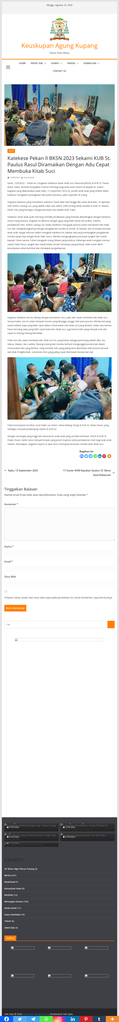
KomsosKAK (29, 177)
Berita (11, 151)
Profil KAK (37, 63)
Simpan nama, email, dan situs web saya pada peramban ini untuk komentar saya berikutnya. (58, 597)
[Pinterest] (104, 456)
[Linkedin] (100, 456)
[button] (44, 63)
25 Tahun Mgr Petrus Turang (19, 868)
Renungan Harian (13, 901)
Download (90, 63)
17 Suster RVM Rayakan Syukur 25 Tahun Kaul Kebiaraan (87, 473)
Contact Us (59, 70)
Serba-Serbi (10, 908)
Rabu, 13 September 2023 (23, 470)
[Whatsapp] (95, 456)
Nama (8, 546)
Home (22, 63)
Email (8, 561)
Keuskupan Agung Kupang (59, 45)
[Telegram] (91, 456)
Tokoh (7, 921)
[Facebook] (82, 456)
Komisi (55, 63)
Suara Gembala (12, 914)
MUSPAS (8, 895)
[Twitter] (86, 456)
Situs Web (10, 576)
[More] (109, 456)
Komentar (11, 504)
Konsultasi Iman (12, 888)
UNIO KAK (9, 927)
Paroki (71, 63)
